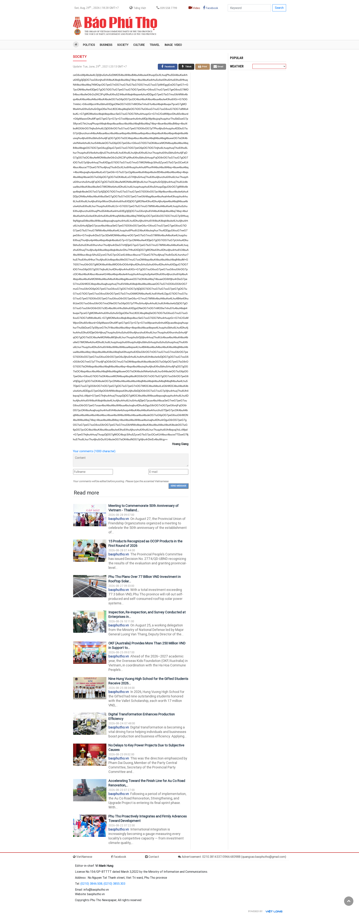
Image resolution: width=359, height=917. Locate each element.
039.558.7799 (168, 8)
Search (279, 8)
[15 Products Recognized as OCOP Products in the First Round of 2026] (90, 550)
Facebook (211, 8)
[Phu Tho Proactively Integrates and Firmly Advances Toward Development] (90, 825)
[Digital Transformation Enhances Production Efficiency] (90, 723)
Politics (89, 45)
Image (169, 45)
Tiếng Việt (139, 8)
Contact (153, 857)
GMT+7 (96, 8)
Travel (155, 45)
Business (106, 45)
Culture (139, 45)
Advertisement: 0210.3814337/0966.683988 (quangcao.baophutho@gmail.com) (233, 857)
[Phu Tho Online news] (115, 26)
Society (122, 45)
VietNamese (84, 857)
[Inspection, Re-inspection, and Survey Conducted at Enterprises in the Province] (90, 621)
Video (196, 8)
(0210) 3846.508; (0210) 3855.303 (102, 883)
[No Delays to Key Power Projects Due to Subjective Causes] (90, 754)
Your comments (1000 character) (94, 451)
